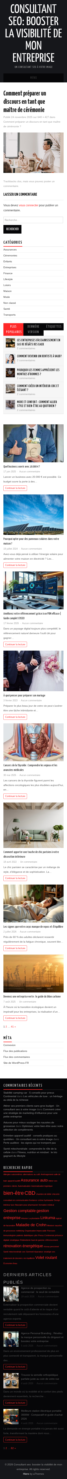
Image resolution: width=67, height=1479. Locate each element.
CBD (29, 1193)
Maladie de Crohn (31, 1225)
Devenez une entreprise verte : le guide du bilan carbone (32, 996)
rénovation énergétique (23, 1246)
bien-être (13, 1193)
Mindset (50, 1225)
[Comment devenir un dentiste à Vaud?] (10, 358)
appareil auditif (14, 1181)
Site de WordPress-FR (16, 1062)
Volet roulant (46, 1257)
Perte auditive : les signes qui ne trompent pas (29, 1142)
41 (12, 1026)
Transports (9, 314)
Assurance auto (34, 1180)
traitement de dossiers (13, 1258)
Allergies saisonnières (12, 1174)
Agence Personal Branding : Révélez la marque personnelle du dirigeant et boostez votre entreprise (42, 1337)
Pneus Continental (46, 1235)
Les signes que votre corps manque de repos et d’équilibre (33, 926)
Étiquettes (54, 326)
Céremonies (10, 255)
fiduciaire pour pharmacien (26, 1205)
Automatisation (24, 1186)
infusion (24, 1218)
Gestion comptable (19, 1210)
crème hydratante (45, 1200)
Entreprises (9, 267)
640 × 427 (43, 117)
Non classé (9, 302)
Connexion (9, 1045)
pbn (36, 1235)
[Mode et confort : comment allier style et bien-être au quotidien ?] (10, 404)
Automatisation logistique (42, 1186)
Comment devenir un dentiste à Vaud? (39, 356)
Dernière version (33, 329)
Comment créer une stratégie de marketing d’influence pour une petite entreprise (32, 1113)
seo (23, 1252)
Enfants (7, 261)
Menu (33, 78)
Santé (6, 308)
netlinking (20, 1231)
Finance (8, 273)
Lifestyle (8, 279)
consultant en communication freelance (20, 1200)
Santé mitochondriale (12, 1252)
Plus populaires (14, 329)
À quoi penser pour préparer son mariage (24, 695)
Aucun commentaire (29, 471)
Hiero (26, 1473)
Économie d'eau (10, 1263)
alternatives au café (31, 1174)
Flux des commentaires (16, 1056)
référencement (51, 1240)
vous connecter (28, 205)
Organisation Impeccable (35, 1231)
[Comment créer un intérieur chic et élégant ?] (10, 388)
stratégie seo (49, 1252)
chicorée (55, 1194)
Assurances (10, 249)
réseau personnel (51, 1246)
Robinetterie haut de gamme (32, 1240)
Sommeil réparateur (34, 1252)
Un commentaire (28, 862)
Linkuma (47, 1217)
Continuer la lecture (15, 488)
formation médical (46, 1205)
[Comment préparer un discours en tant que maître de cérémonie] (33, 152)
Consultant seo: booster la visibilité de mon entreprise (33, 34)
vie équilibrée (29, 1258)
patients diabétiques (25, 1235)
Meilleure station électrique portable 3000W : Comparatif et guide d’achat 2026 (42, 1414)
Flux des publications (15, 1051)
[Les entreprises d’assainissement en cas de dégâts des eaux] (10, 342)
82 (12, 1448)
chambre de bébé (43, 1194)
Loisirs (7, 285)
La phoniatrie (34, 1218)
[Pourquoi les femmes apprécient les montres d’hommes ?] (10, 372)
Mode (6, 297)
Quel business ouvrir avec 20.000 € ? (21, 466)
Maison (7, 291)
